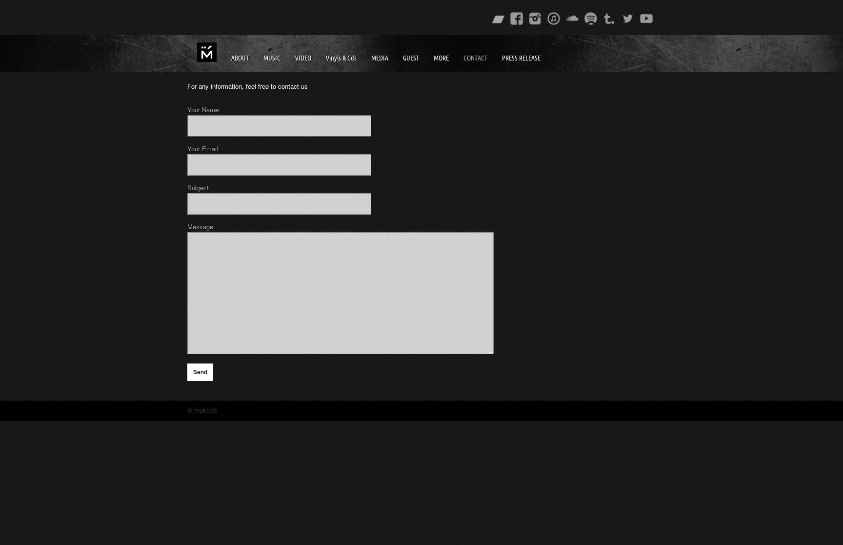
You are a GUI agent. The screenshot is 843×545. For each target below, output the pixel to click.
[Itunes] (554, 18)
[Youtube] (646, 18)
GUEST (411, 58)
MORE (441, 58)
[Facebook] (516, 18)
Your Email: (203, 148)
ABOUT (240, 58)
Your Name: (204, 109)
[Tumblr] (609, 18)
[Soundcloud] (572, 18)
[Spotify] (591, 18)
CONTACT (475, 58)
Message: (201, 226)
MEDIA (379, 58)
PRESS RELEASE (521, 58)
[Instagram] (535, 18)
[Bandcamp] (498, 18)
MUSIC (272, 58)
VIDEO (303, 58)
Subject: (199, 187)
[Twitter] (628, 18)
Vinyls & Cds (341, 58)
